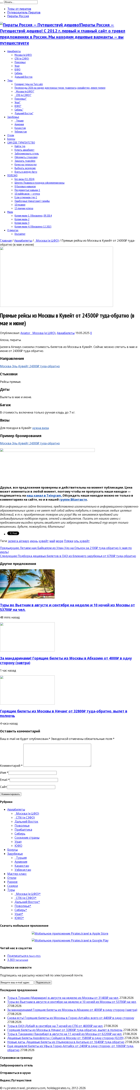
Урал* (17, 102)
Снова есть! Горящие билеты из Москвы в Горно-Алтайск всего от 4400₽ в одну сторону (70, 1018)
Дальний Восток (23, 77)
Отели (10, 135)
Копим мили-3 (22, 223)
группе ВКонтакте (73, 500)
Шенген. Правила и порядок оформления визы (40, 182)
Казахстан (20, 128)
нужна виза (40, 428)
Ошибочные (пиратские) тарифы (32, 201)
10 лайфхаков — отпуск (27, 193)
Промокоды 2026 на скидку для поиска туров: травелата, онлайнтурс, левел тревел (60, 87)
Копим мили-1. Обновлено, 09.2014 (33, 215)
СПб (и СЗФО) (22, 58)
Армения (19, 124)
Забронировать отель (27, 153)
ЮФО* (18, 106)
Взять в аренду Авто (26, 172)
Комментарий (11, 766)
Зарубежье (13, 117)
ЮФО (17, 69)
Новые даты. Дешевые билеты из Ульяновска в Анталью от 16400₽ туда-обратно (65, 1042)
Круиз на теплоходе (26, 164)
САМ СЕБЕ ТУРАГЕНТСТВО (21, 142)
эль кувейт (82, 541)
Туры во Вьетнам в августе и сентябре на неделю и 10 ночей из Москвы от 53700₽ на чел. (71, 1002)
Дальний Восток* (24, 113)
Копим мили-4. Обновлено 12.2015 (33, 226)
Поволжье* (21, 98)
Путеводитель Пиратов (23, 12)
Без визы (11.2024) (24, 179)
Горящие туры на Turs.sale (29, 84)
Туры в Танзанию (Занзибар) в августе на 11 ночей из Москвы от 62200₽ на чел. (64, 1034)
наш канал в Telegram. (45, 495)
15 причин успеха (24, 208)
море (59, 541)
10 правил (20, 204)
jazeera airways (18, 541)
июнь (34, 541)
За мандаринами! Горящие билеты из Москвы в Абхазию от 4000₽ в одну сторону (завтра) (72, 1010)
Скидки (12, 886)
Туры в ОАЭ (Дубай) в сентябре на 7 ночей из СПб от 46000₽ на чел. (55, 1026)
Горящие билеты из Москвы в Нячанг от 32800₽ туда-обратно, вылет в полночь (64, 1030)
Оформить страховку (26, 157)
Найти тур (20, 146)
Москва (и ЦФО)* (24, 91)
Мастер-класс (17, 874)
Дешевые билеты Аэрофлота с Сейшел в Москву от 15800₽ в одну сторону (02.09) (65, 1038)
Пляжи (68, 541)
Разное (12, 882)
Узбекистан (21, 131)
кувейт (44, 541)
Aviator (25, 333)
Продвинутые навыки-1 (27, 190)
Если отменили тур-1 (26, 197)
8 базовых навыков (25, 186)
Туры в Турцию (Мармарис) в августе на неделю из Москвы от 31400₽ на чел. (63, 998)
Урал (17, 66)
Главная (6, 241)
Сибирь (18, 73)
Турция (19, 120)
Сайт (3, 787)
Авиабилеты (14, 51)
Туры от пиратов (19, 9)
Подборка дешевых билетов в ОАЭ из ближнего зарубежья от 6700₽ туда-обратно (68, 556)
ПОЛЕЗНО (12, 175)
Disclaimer (20, 234)
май (52, 541)
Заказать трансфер (25, 161)
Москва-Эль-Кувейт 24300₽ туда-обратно (30, 366)
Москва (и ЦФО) (23, 55)
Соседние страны (27, 838)
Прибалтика (23, 830)
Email (3, 780)
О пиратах (12, 230)
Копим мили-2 (22, 219)
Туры (10, 80)
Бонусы (11, 139)
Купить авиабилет (24, 150)
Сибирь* (19, 109)
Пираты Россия (18, 16)
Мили (10, 212)
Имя (3, 773)
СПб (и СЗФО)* (23, 95)
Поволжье (20, 62)
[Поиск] (1, 2)
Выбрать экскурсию (25, 168)
